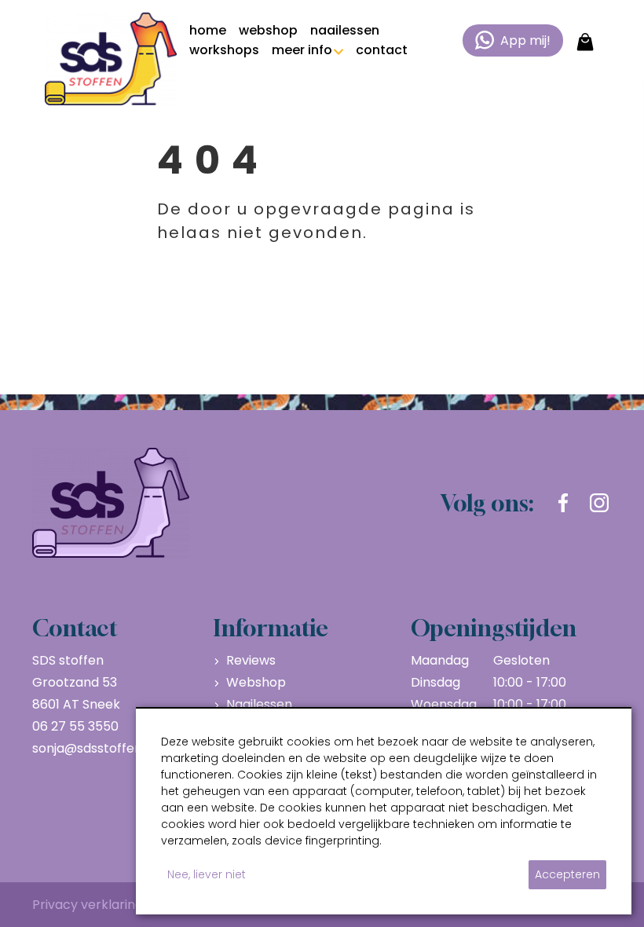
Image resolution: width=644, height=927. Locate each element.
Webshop (256, 682)
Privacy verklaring (87, 905)
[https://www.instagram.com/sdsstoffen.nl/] (599, 502)
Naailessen (259, 704)
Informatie (271, 627)
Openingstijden (493, 627)
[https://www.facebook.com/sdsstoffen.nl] (563, 502)
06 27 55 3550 (75, 726)
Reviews (251, 660)
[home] (110, 59)
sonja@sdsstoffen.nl (94, 748)
